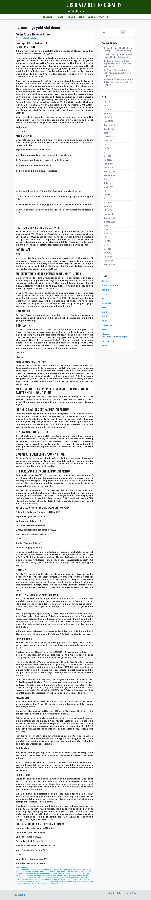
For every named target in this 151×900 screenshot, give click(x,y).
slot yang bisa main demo (83, 881)
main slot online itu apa (80, 877)
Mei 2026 (107, 105)
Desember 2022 (109, 264)
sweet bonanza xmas (108, 341)
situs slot (105, 312)
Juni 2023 (107, 241)
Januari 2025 (108, 167)
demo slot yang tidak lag (43, 875)
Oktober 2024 (108, 179)
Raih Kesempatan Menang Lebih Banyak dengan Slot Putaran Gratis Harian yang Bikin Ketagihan (117, 64)
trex (23, 894)
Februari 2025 (108, 163)
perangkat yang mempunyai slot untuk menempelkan (43, 879)
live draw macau (107, 325)
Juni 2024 (107, 194)
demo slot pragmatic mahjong (70, 873)
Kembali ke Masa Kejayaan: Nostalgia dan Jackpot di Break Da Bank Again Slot (118, 55)
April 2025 (107, 156)
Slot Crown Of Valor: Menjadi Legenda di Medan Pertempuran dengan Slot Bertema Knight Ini (118, 73)
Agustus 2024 (109, 187)
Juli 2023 (107, 237)
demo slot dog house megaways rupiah (50, 871)
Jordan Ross (34, 38)
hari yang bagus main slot (44, 877)
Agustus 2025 (108, 140)
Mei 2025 (107, 152)
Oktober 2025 (108, 132)
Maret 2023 (108, 252)
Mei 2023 (107, 245)
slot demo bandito (87, 879)
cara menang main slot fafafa (73, 869)
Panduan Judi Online (26, 867)
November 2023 (109, 221)
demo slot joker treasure (29, 873)
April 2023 (107, 249)
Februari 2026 (108, 117)
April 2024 (107, 202)
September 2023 (109, 229)
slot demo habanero (21, 881)
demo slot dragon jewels (67, 871)
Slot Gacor (71, 16)
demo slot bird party (33, 871)
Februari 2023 (108, 256)
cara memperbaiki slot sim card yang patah (53, 869)
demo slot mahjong (41, 873)
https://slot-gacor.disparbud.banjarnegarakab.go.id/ (115, 335)
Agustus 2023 (108, 233)
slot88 (104, 329)
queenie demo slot (76, 879)
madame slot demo (68, 877)
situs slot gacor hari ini (110, 285)
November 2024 (109, 175)
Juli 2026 (107, 101)
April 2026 (107, 109)
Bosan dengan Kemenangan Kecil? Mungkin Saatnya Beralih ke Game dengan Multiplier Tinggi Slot (118, 82)
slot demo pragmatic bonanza (35, 881)
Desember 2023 (109, 218)
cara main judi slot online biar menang (30, 869)
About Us (81, 16)
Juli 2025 (107, 144)
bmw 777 (104, 307)
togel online (106, 289)
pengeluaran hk (107, 303)
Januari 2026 (108, 121)
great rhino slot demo (31, 877)
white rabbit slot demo (53, 883)
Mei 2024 (107, 198)
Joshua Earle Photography (94, 4)
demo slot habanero (80, 871)
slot (103, 298)
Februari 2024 (109, 210)
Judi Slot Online (48, 16)
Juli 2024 (107, 190)
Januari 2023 (108, 260)
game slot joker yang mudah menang (72, 875)
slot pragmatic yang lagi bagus (67, 881)
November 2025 (109, 129)
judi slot (104, 320)
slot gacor (105, 281)
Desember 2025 (109, 125)
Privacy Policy (103, 16)
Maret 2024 (108, 206)
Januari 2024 (108, 214)
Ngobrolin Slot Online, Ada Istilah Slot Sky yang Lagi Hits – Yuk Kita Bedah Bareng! (118, 49)
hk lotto (104, 294)
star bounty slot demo (28, 883)
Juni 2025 (107, 148)
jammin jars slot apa (57, 877)
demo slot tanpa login (30, 875)
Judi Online (60, 16)
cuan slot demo (24, 871)
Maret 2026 (108, 113)
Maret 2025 (108, 160)
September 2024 (109, 183)
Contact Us (92, 16)
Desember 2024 (109, 171)
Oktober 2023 (108, 225)
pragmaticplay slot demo (64, 879)
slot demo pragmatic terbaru (51, 881)
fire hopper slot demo (56, 875)
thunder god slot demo (41, 883)
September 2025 (109, 136)
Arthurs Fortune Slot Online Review (33, 34)
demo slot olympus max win (54, 873)
